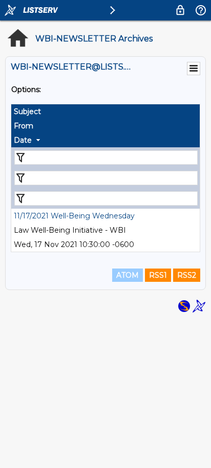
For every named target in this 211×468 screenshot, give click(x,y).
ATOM (127, 275)
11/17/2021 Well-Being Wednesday (74, 215)
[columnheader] (105, 111)
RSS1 (158, 275)
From (23, 125)
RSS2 (186, 275)
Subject (27, 111)
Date (23, 140)
